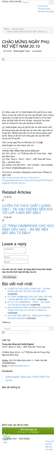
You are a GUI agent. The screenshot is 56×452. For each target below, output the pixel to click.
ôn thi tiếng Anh (26, 180)
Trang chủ (49, 441)
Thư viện (49, 449)
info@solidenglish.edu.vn (18, 365)
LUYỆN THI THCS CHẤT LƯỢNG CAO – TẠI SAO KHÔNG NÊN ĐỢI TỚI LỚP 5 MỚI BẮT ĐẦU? (28, 290)
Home (6, 28)
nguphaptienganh (12, 180)
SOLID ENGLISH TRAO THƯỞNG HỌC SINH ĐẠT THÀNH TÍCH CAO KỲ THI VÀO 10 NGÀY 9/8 (29, 308)
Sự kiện (48, 444)
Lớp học (48, 446)
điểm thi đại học (9, 177)
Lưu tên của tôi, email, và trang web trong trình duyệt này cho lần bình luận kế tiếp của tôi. (27, 270)
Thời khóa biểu (44, 8)
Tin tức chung (18, 28)
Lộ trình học (43, 6)
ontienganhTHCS (40, 180)
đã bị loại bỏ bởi (28, 430)
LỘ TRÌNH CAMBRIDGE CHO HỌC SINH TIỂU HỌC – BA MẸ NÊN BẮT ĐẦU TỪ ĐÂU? (29, 298)
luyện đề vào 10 (22, 177)
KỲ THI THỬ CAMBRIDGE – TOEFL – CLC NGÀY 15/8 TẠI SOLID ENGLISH (28, 303)
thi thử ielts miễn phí (17, 183)
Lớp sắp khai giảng (46, 11)
